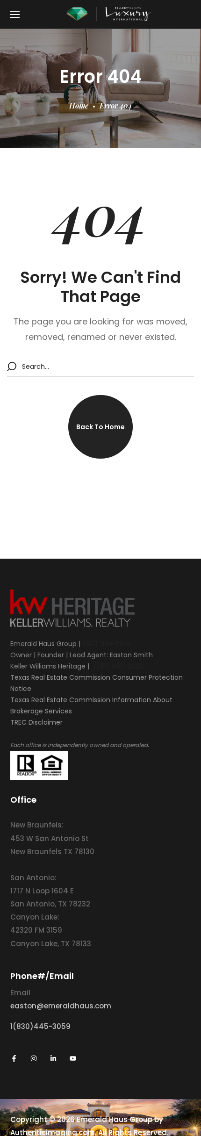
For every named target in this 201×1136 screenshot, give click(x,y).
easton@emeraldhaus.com (60, 1006)
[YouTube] (72, 1058)
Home (78, 105)
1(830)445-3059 (40, 1026)
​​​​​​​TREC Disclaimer (36, 722)
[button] (100, 427)
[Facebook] (14, 1058)
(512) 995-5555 (106, 643)
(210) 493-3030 (118, 666)
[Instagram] (33, 1058)
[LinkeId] (53, 1058)
